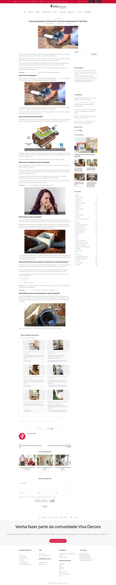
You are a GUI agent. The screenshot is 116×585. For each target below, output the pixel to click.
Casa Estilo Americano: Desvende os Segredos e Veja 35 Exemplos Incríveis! (84, 104)
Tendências (86, 260)
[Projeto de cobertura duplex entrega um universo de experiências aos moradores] (27, 460)
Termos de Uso (42, 564)
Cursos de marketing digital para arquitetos (34, 401)
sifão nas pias (24, 280)
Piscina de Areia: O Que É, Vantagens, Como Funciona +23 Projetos (85, 111)
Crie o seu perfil (62, 557)
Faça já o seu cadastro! (58, 541)
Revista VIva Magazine (84, 553)
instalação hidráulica (47, 421)
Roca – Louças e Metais (64, 573)
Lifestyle (86, 234)
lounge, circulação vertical (86, 240)
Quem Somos (42, 553)
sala (86, 252)
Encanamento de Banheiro (31, 72)
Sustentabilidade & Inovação (86, 256)
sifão (54, 421)
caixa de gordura (23, 421)
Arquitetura (86, 205)
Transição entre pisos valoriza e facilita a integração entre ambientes (57, 402)
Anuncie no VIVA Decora (44, 555)
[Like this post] (46, 428)
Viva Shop (43, 1)
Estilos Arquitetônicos (86, 231)
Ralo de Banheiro (28, 290)
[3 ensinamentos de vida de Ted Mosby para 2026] (85, 145)
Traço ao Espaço (86, 262)
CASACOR (86, 213)
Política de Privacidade (44, 562)
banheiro (86, 207)
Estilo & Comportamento (86, 229)
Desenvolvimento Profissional (86, 225)
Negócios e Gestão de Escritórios (86, 246)
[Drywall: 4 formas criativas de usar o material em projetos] (45, 460)
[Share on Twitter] (49, 428)
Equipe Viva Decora (49, 23)
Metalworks (61, 564)
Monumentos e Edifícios (86, 244)
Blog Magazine (52, 1)
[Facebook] (84, 12)
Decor (86, 221)
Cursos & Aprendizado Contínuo (86, 219)
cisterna (38, 421)
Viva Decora (18, 1)
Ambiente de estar (86, 197)
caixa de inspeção (31, 421)
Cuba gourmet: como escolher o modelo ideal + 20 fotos (57, 352)
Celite (60, 575)
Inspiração (35, 1)
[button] (20, 464)
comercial (86, 217)
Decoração (86, 223)
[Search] (91, 12)
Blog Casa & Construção (84, 555)
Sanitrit (60, 566)
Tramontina (61, 568)
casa (86, 211)
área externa (86, 201)
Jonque (75, 116)
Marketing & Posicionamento (86, 242)
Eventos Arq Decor (86, 232)
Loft (86, 236)
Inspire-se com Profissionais (85, 560)
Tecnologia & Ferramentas (86, 258)
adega (86, 195)
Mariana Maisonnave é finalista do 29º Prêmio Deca (85, 78)
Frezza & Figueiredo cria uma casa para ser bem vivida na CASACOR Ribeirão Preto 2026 (84, 80)
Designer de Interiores (86, 226)
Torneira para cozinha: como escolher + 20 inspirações (57, 377)
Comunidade (27, 1)
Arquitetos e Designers (86, 203)
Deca (60, 569)
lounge (86, 238)
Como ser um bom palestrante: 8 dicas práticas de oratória (33, 377)
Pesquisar (76, 52)
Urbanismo (86, 264)
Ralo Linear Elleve (63, 572)
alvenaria (58, 78)
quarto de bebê (86, 250)
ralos (22, 282)
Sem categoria (86, 254)
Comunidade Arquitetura (84, 557)
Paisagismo (86, 248)
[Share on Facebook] (48, 428)
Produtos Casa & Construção (85, 558)
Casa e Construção (63, 1)
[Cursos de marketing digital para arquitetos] (92, 162)
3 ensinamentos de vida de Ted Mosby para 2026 (33, 352)
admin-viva (76, 97)
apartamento (86, 199)
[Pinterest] (87, 12)
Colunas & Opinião (86, 215)
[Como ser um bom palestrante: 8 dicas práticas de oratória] (79, 162)
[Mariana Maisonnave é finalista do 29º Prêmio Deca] (79, 177)
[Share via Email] (52, 428)
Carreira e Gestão (86, 209)
